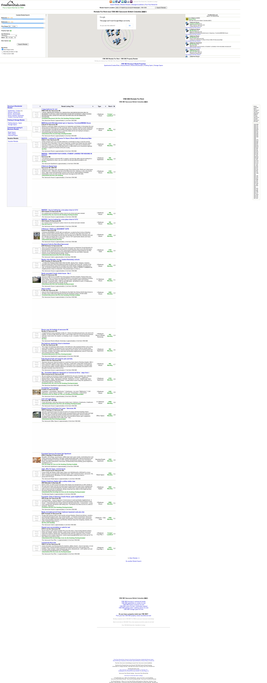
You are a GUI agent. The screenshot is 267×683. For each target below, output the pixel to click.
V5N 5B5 (256, 190)
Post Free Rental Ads (119, 659)
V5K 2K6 (256, 148)
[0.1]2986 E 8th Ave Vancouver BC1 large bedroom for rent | (195, 25)
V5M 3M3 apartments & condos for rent (133, 603)
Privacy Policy (144, 660)
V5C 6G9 (256, 194)
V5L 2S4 (256, 155)
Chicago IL (138, 669)
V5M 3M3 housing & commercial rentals (133, 601)
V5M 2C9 (256, 140)
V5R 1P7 (256, 182)
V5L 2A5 (256, 184)
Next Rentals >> (135, 558)
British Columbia (256, 107)
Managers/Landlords (138, 4)
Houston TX (144, 669)
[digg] (125, 1)
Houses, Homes (13, 112)
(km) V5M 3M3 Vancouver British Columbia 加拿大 (200, 19)
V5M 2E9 (256, 134)
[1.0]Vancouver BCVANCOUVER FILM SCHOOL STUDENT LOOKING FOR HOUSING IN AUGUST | (208, 45)
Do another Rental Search (133, 561)
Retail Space (12, 132)
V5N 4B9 (256, 179)
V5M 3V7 (256, 144)
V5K (255, 187)
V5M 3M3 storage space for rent (133, 609)
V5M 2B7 (256, 143)
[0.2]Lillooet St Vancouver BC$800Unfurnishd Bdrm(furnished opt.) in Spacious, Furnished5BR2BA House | (206, 32)
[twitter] (113, 1)
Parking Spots (148, 65)
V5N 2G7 (256, 178)
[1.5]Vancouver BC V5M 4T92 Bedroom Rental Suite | (193, 52)
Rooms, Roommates (14, 114)
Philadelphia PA (122, 671)
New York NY (123, 669)
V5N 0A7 (256, 170)
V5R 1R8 (256, 183)
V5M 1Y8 (256, 132)
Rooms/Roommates (137, 65)
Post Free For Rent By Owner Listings (133, 675)
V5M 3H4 (256, 145)
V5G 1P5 (256, 192)
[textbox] (135, 8)
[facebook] (116, 1)
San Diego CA (145, 671)
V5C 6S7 (256, 198)
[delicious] (119, 1)
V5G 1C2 (256, 162)
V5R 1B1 (256, 150)
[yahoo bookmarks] (131, 1)
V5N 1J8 (256, 189)
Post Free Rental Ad (151, 4)
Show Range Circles (8, 49)
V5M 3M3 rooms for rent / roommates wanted (133, 606)
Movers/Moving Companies (119, 660)
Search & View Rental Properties (133, 659)
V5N (255, 174)
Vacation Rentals (13, 141)
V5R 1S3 (256, 177)
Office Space (12, 134)
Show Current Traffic (8, 53)
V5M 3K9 (256, 142)
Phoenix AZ (129, 671)
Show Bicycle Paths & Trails (10, 51)
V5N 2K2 (256, 185)
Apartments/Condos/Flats (112, 65)
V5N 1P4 (256, 167)
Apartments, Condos (14, 111)
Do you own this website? (107, 25)
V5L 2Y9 (256, 164)
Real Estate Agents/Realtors (133, 660)
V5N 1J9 (256, 172)
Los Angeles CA (131, 669)
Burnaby (256, 121)
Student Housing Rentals (15, 117)
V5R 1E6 (256, 153)
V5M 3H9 (256, 129)
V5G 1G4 (256, 160)
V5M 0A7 (256, 130)
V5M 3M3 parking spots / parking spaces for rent (133, 608)
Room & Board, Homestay (16, 115)
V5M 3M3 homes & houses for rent (133, 604)
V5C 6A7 (256, 180)
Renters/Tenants (125, 4)
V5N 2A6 (256, 158)
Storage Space (158, 65)
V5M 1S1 (256, 125)
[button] (118, 34)
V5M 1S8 (256, 137)
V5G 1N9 (256, 173)
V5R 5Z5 (256, 188)
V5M (255, 138)
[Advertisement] (253, 31)
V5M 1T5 (256, 139)
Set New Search (196, 27)
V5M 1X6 (256, 128)
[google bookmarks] (128, 1)
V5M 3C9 (256, 147)
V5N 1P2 (256, 195)
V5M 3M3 (256, 124)
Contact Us (151, 660)
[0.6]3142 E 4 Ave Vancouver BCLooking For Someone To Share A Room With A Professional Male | (203, 38)
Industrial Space (13, 135)
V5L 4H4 (256, 165)
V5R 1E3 (256, 154)
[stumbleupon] (122, 1)
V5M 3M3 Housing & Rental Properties (133, 64)
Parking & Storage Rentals (16, 120)
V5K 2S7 (256, 149)
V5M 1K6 (256, 133)
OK (130, 25)
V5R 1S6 (256, 175)
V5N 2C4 (256, 152)
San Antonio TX (137, 671)
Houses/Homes (125, 65)
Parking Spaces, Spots (15, 123)
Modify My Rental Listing (147, 659)
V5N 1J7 (256, 193)
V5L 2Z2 (256, 159)
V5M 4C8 (256, 157)
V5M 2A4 (256, 135)
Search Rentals (114, 4)
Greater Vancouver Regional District (256, 113)
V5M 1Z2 (256, 127)
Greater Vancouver (256, 117)
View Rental (188, 27)
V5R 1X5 (256, 169)
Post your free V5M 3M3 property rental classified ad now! (133, 615)
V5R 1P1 (256, 168)
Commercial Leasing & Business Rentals (15, 128)
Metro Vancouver (256, 109)
